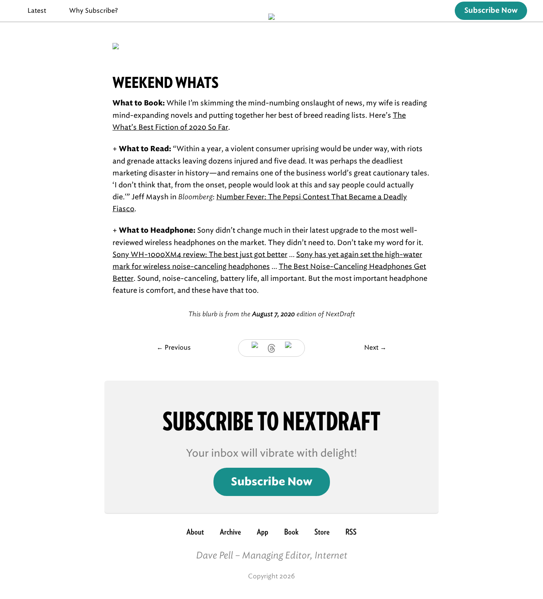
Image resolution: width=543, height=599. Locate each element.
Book (291, 532)
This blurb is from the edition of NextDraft (271, 314)
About (195, 532)
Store (322, 532)
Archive (230, 532)
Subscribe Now (491, 10)
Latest (36, 10)
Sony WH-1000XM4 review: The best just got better (199, 254)
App (262, 532)
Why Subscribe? (93, 10)
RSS (351, 532)
